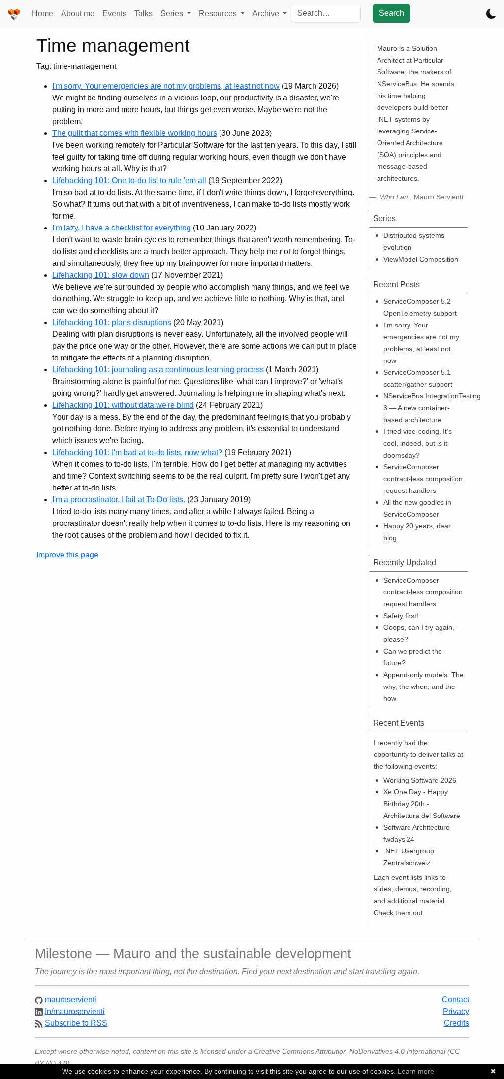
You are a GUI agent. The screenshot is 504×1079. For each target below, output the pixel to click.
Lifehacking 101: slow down (100, 275)
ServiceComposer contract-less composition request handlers (423, 478)
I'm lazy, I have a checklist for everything (121, 228)
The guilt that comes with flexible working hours (134, 133)
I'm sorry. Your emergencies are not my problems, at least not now (166, 86)
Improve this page (67, 555)
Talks (143, 13)
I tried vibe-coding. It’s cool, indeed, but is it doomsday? (417, 443)
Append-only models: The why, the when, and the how (423, 686)
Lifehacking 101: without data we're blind (123, 405)
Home (42, 13)
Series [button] (172, 13)
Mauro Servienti (421, 197)
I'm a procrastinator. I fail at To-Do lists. (118, 499)
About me (77, 13)
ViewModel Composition (420, 259)
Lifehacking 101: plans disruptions (111, 322)
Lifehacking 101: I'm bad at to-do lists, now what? (137, 452)
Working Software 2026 (419, 780)
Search (391, 13)
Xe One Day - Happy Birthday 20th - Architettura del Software (421, 803)
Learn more (416, 1071)
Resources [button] (219, 13)
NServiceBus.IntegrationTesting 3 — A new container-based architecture (432, 408)
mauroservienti (70, 999)
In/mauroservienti (75, 1011)
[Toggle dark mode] (491, 14)
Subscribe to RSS (76, 1023)
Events (114, 13)
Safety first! (400, 616)
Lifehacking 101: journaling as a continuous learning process (158, 369)
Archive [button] (266, 13)
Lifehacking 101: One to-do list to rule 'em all (129, 180)
